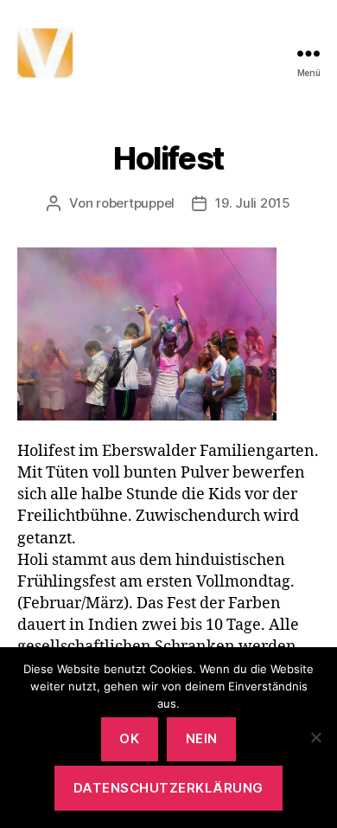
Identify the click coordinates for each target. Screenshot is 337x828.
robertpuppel (135, 203)
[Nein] (315, 737)
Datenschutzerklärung (168, 788)
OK (129, 738)
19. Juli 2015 (252, 203)
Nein (202, 738)
